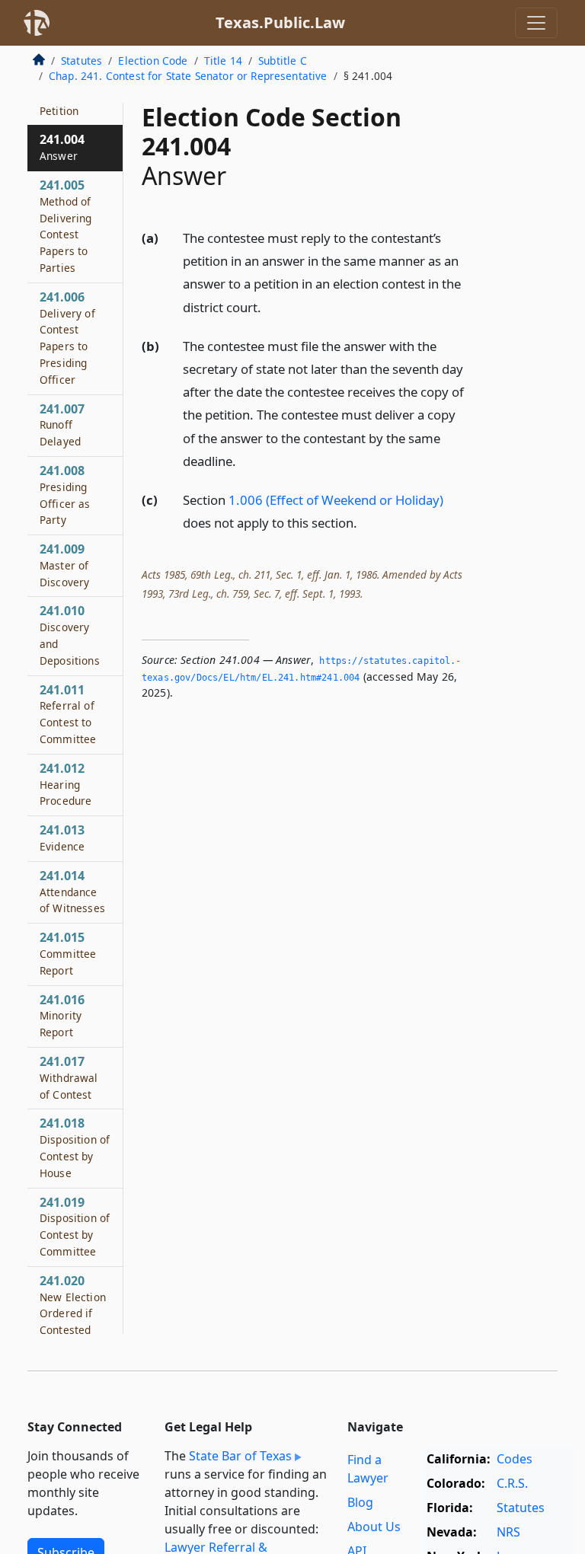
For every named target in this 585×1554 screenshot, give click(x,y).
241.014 (72, 891)
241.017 (69, 1077)
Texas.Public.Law (280, 22)
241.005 (66, 226)
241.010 (70, 634)
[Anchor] (270, 306)
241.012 (65, 784)
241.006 (67, 338)
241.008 (65, 494)
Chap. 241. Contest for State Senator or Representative (188, 76)
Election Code (152, 60)
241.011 (68, 713)
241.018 (75, 1147)
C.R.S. (512, 1483)
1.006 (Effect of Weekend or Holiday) (336, 500)
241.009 (64, 565)
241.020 (73, 1313)
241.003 (62, 102)
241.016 (62, 1015)
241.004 (62, 147)
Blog (360, 1502)
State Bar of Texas (240, 1455)
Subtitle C (282, 60)
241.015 (68, 953)
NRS (508, 1532)
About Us (374, 1526)
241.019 (75, 1226)
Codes (514, 1458)
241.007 (62, 424)
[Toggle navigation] (536, 23)
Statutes (81, 60)
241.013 (62, 838)
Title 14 (223, 60)
